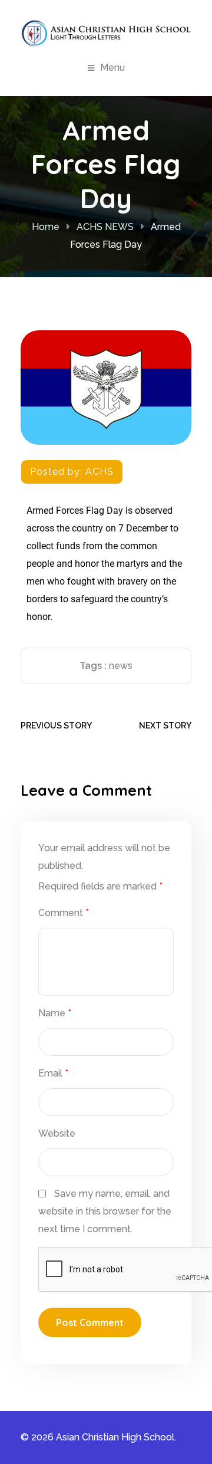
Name (54, 1013)
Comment (63, 912)
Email (53, 1073)
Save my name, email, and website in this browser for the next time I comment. (104, 1211)
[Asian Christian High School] (106, 33)
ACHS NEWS (105, 226)
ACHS (99, 471)
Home (45, 226)
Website (56, 1133)
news (120, 665)
